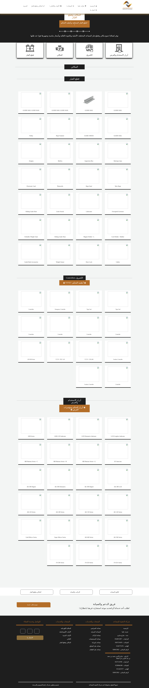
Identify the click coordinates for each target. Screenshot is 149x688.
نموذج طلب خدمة (32, 604)
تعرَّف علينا (81, 6)
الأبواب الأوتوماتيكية (65, 632)
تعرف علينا (125, 632)
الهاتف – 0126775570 (122, 646)
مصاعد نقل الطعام (95, 649)
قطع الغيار (30, 55)
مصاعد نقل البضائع (95, 646)
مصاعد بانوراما (96, 642)
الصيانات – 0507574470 (122, 642)
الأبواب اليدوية (67, 635)
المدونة (25, 6)
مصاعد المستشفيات (95, 639)
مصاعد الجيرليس (96, 628)
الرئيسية (92, 6)
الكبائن (69, 639)
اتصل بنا (92, 10)
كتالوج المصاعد (114, 592)
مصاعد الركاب (96, 635)
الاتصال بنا (30, 637)
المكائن (59, 55)
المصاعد (69, 6)
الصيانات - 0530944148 (122, 665)
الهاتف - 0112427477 (122, 669)
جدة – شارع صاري (123, 635)
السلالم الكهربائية (66, 628)
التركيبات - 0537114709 (122, 662)
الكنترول (89, 55)
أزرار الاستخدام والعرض (119, 55)
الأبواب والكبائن (54, 6)
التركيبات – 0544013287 (122, 639)
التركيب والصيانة (75, 592)
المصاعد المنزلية (96, 632)
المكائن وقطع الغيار (37, 6)
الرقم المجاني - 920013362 (121, 649)
